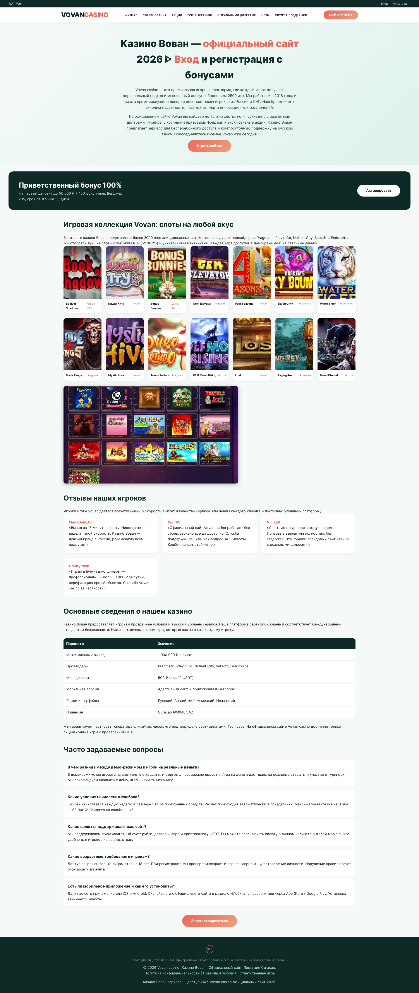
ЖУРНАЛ (131, 15)
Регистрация (401, 3)
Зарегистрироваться (209, 921)
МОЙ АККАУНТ (341, 15)
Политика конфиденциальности (172, 973)
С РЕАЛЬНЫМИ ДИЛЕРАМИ (236, 15)
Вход (384, 3)
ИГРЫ (265, 15)
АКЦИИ (177, 15)
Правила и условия (219, 973)
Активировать (378, 190)
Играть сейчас (209, 145)
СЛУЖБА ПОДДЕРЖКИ (291, 15)
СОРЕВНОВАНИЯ (155, 15)
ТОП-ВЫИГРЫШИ (199, 15)
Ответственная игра (257, 973)
